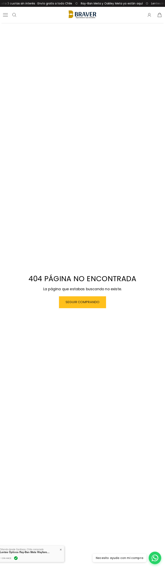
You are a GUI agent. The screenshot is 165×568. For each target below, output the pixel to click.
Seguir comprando (83, 302)
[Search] (14, 14)
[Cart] (159, 14)
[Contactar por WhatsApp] (155, 558)
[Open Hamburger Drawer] (5, 14)
